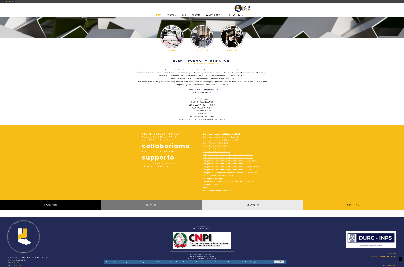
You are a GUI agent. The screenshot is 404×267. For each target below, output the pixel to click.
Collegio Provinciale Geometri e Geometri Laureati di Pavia (227, 170)
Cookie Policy (391, 253)
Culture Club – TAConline (213, 184)
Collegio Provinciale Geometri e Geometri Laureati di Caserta (228, 155)
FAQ (184, 15)
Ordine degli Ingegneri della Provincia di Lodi (221, 134)
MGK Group (392, 265)
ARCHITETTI (151, 205)
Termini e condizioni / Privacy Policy (383, 256)
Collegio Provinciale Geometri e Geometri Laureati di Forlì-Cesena (230, 161)
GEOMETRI (252, 205)
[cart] (246, 15)
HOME (158, 15)
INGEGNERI (50, 205)
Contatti (196, 15)
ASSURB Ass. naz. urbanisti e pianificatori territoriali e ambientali (229, 181)
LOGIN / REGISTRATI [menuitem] (7, 2)
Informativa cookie (266, 262)
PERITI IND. (353, 205)
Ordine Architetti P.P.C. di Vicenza (216, 152)
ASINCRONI (171, 15)
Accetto (279, 262)
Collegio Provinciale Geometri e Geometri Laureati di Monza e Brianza (231, 167)
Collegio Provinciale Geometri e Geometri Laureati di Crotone (228, 158)
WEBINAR (172, 50)
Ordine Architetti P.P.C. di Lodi (215, 143)
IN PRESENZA (202, 50)
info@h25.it (15, 262)
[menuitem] (403, 1)
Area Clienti (214, 15)
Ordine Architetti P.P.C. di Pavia (216, 146)
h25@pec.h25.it (16, 265)
